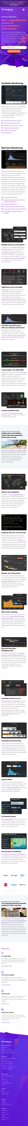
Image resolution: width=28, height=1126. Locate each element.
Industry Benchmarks (6, 1083)
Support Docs (4, 1110)
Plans (2, 1090)
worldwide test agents (8, 252)
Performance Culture (6, 1065)
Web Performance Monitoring (8, 1058)
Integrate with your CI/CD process (13, 125)
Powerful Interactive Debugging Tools (14, 206)
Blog (2, 1077)
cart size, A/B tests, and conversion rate (13, 335)
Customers (4, 1103)
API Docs (3, 1112)
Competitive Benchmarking (8, 1067)
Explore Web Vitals (6, 966)
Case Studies (4, 1081)
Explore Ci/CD (5, 1003)
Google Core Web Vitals (10, 197)
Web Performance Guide (7, 1076)
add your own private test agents (14, 258)
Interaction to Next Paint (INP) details (12, 854)
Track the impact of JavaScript (10, 701)
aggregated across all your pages (11, 299)
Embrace (20, 1)
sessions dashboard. (13, 787)
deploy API (21, 540)
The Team (3, 1101)
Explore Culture (5, 1022)
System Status (5, 1114)
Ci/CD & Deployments (6, 1063)
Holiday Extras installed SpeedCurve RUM (14, 450)
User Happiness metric (17, 494)
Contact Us (4, 1119)
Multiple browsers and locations (12, 120)
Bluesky (3, 1115)
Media (2, 1085)
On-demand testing (7, 819)
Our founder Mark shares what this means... (16, 4)
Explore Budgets (5, 984)
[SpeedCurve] (7, 9)
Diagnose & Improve (6, 1049)
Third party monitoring (10, 130)
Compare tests (8, 132)
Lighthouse (4, 289)
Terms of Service (5, 1092)
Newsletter (4, 1079)
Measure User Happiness (10, 204)
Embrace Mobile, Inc (6, 1104)
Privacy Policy (4, 1094)
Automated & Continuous (7, 1050)
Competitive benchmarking (11, 128)
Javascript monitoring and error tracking (15, 209)
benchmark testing (12, 749)
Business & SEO (5, 1047)
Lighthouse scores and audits (12, 123)
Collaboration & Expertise (7, 1052)
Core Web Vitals (5, 1060)
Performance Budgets (6, 1061)
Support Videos (5, 1117)
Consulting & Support (6, 1069)
